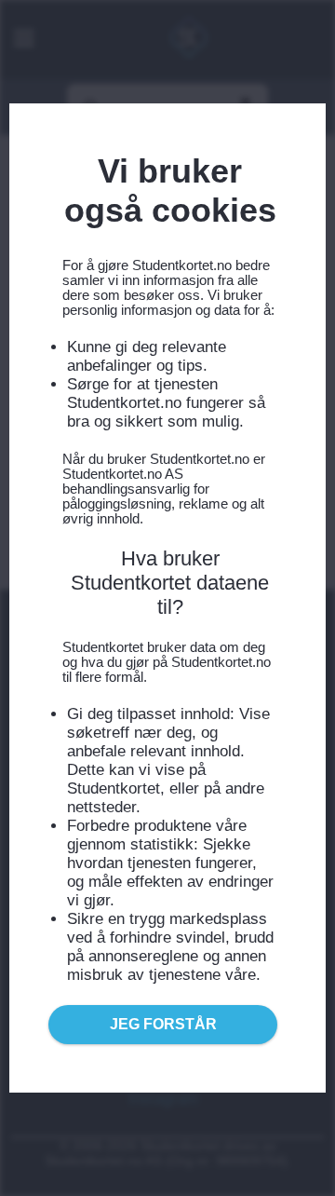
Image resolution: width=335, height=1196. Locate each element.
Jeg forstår (163, 1024)
